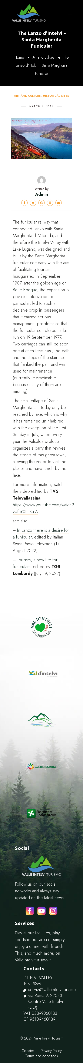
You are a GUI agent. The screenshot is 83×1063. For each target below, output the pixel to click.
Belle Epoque (25, 290)
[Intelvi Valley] (29, 12)
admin (41, 194)
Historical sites (56, 96)
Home (19, 57)
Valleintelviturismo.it (33, 960)
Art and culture (43, 57)
